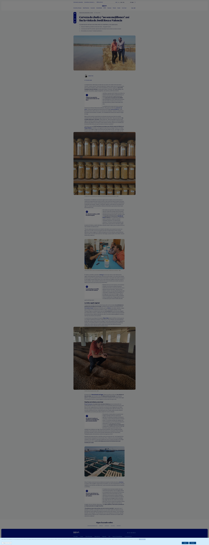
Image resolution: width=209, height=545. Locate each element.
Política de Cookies (142, 539)
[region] (104, 541)
